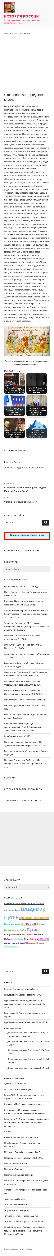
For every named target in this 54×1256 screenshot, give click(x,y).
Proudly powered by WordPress (18, 1249)
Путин (32, 929)
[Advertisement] (27, 64)
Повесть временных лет (15, 1163)
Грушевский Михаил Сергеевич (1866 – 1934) (25, 1022)
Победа (29, 934)
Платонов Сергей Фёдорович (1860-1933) (24, 1158)
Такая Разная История (14, 1199)
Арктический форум (14, 943)
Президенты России (34, 918)
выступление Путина (14, 934)
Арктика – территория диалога (19, 903)
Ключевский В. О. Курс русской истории (23, 1104)
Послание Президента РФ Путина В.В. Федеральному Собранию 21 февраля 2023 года (25, 763)
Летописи (8, 1131)
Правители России (13, 1169)
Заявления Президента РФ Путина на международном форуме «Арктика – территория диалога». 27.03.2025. (26, 626)
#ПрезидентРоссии (34, 943)
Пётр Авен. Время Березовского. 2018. (22, 1152)
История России (21, 16)
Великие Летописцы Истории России (21, 989)
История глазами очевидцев (17, 1089)
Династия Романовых (14, 1078)
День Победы (31, 939)
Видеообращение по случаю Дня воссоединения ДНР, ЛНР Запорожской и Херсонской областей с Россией (23, 727)
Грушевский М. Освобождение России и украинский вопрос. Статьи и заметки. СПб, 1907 (24, 1004)
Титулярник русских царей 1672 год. (21, 1216)
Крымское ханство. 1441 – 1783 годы (21, 586)
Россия (43, 938)
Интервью (28, 923)
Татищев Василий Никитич (16, 1204)
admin (27, 33)
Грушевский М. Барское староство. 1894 (23, 995)
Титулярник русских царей (16, 1210)
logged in (21, 467)
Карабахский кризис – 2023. (17, 736)
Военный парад (12, 924)
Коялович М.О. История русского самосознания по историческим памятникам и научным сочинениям (26, 1122)
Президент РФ (11, 946)
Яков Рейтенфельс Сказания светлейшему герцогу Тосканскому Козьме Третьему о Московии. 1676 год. (24, 1231)
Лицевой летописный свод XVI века (21, 1137)
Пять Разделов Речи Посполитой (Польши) (24, 700)
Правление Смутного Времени (18, 1175)
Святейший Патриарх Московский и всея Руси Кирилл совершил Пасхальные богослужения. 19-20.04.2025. (26, 614)
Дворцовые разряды (14, 1028)
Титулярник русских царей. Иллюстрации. (24, 1221)
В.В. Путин (18, 939)
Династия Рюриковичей (15, 1083)
